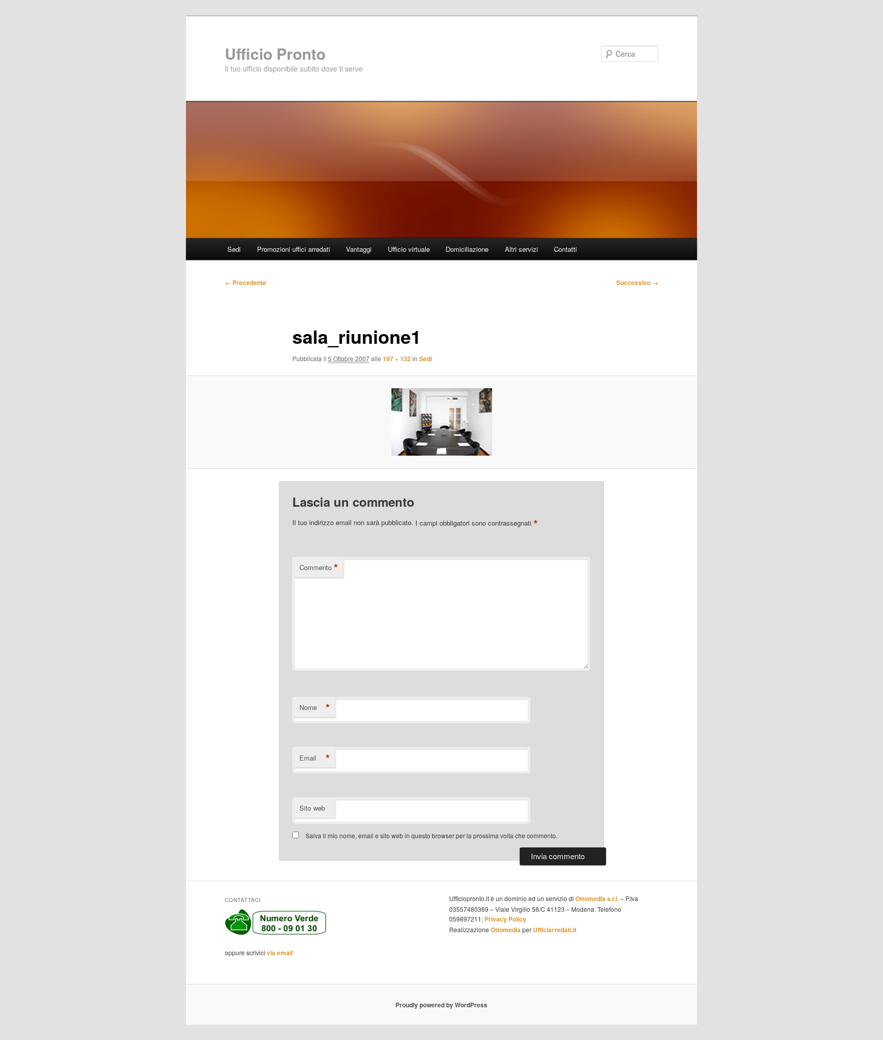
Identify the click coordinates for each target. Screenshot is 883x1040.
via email (280, 952)
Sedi (234, 249)
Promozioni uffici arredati (293, 249)
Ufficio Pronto (275, 53)
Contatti (565, 249)
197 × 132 (397, 358)
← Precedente (245, 282)
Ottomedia (506, 929)
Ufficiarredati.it (554, 929)
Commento (318, 567)
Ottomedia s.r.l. (597, 898)
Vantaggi (358, 249)
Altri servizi (521, 249)
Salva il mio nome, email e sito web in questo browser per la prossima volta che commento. (431, 835)
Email (314, 758)
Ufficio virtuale (409, 249)
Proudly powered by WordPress (441, 1004)
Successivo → (637, 282)
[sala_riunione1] (441, 422)
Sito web (312, 808)
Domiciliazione (467, 249)
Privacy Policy (505, 919)
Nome (314, 707)
